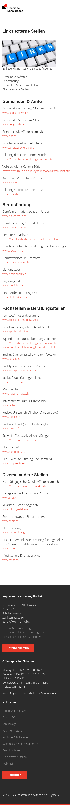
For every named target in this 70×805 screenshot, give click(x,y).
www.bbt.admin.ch (13, 250)
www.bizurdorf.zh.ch (14, 216)
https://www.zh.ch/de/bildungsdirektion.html (28, 159)
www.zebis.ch (10, 521)
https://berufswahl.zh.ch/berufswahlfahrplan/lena (30, 239)
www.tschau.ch (11, 405)
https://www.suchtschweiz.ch (19, 440)
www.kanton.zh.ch (12, 182)
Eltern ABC (8, 717)
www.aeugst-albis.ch (14, 124)
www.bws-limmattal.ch (15, 262)
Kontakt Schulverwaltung (16, 628)
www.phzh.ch (10, 497)
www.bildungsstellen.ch (16, 509)
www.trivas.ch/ (10, 548)
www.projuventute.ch (14, 463)
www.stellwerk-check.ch (16, 297)
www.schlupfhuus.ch (14, 382)
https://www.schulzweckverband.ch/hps (25, 486)
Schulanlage (9, 724)
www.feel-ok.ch (11, 417)
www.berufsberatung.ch (16, 227)
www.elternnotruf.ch (14, 452)
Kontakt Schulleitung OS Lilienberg (22, 637)
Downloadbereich (12, 750)
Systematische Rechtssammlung (20, 744)
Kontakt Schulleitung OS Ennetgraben (23, 632)
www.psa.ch (9, 136)
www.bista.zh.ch (11, 194)
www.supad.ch (11, 359)
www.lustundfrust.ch (14, 428)
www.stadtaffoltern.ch (15, 113)
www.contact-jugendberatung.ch (21, 320)
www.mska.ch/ (10, 560)
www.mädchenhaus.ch (15, 393)
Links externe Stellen (14, 757)
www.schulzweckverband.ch (18, 147)
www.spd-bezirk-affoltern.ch (18, 331)
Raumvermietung (12, 730)
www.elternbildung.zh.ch (16, 532)
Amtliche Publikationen (15, 737)
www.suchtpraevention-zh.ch (19, 370)
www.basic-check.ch (14, 274)
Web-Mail (8, 763)
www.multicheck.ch (13, 285)
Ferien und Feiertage (14, 711)
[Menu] (65, 8)
